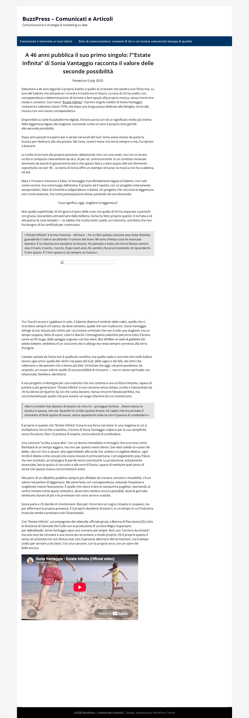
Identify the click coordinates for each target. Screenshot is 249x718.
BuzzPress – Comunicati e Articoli (67, 18)
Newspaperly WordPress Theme (155, 712)
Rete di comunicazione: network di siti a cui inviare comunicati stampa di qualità (135, 41)
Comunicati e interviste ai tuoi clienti (46, 41)
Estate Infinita (72, 102)
